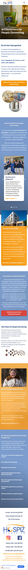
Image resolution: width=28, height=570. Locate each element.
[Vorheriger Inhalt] (3, 179)
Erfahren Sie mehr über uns (9, 423)
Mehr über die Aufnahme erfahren (13, 262)
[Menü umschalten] (24, 2)
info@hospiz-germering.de (14, 550)
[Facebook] (20, 538)
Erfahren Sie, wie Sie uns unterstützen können (14, 313)
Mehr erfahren (10, 198)
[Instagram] (8, 538)
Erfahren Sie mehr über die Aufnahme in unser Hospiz (14, 83)
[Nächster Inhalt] (25, 179)
